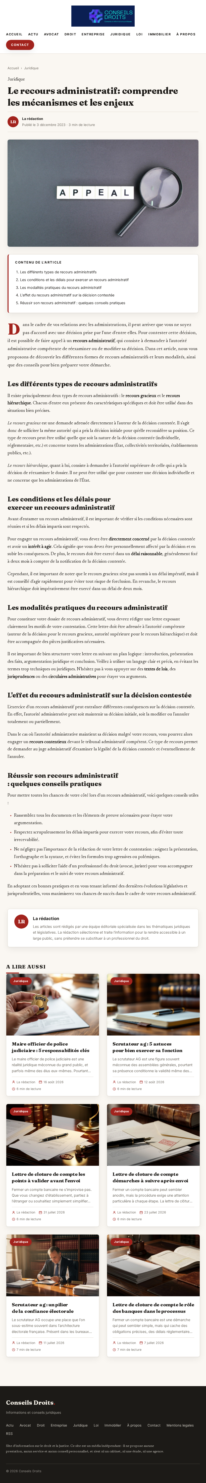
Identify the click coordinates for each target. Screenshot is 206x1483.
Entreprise (93, 34)
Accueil (14, 34)
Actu (33, 34)
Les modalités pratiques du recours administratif (60, 287)
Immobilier (159, 34)
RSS (9, 1434)
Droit (70, 34)
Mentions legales (180, 1425)
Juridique (120, 34)
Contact (20, 45)
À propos (185, 34)
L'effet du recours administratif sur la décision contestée (67, 295)
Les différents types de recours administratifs (58, 272)
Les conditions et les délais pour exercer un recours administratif (74, 280)
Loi (139, 34)
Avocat (51, 34)
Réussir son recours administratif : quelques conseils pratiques (72, 303)
